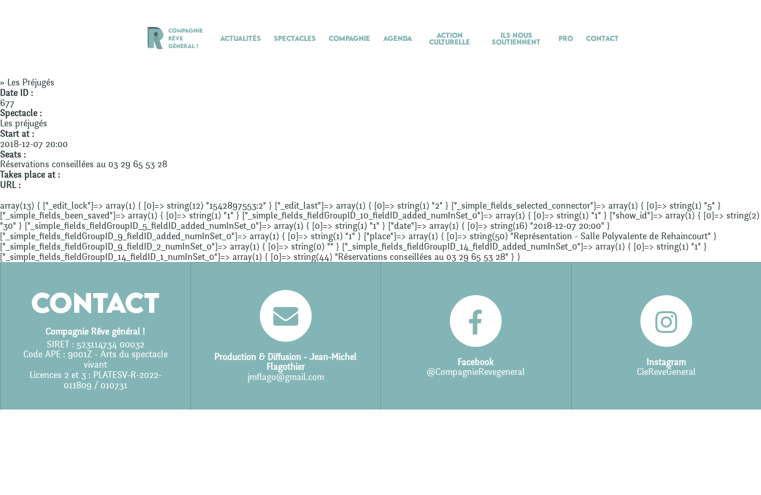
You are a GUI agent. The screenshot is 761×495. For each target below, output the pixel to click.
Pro (566, 38)
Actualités (240, 38)
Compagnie (349, 38)
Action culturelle (449, 38)
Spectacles (295, 38)
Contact (602, 38)
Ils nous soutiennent (516, 38)
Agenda (397, 38)
